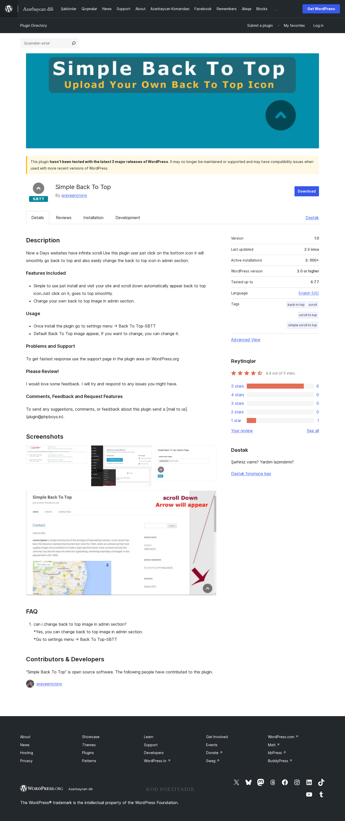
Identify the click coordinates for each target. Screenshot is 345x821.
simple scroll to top (302, 325)
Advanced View (245, 339)
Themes (89, 745)
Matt (274, 745)
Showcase (91, 737)
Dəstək (312, 217)
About (25, 737)
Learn (148, 737)
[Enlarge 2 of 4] (144, 452)
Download (307, 191)
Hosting (26, 752)
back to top (296, 305)
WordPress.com (283, 737)
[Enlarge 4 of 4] (209, 497)
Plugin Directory (33, 25)
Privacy (26, 761)
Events (211, 745)
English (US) (309, 293)
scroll (313, 305)
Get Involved (217, 737)
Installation (93, 217)
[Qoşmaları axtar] (74, 43)
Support (151, 745)
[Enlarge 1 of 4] (80, 452)
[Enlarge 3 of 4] (209, 452)
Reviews (63, 217)
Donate (214, 752)
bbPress (277, 752)
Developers (154, 752)
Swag (213, 761)
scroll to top (308, 315)
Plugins (88, 752)
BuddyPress (280, 761)
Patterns (89, 761)
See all (313, 430)
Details (37, 217)
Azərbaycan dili (80, 789)
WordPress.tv (157, 761)
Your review (242, 430)
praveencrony (74, 195)
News (25, 745)
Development (127, 217)
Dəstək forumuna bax (251, 473)
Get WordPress (321, 9)
